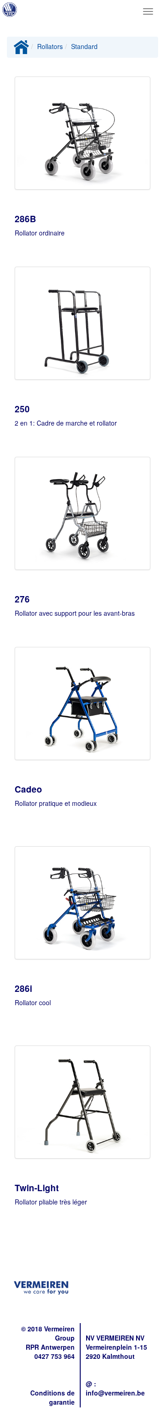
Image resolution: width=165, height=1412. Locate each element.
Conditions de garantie (52, 1397)
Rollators (50, 46)
